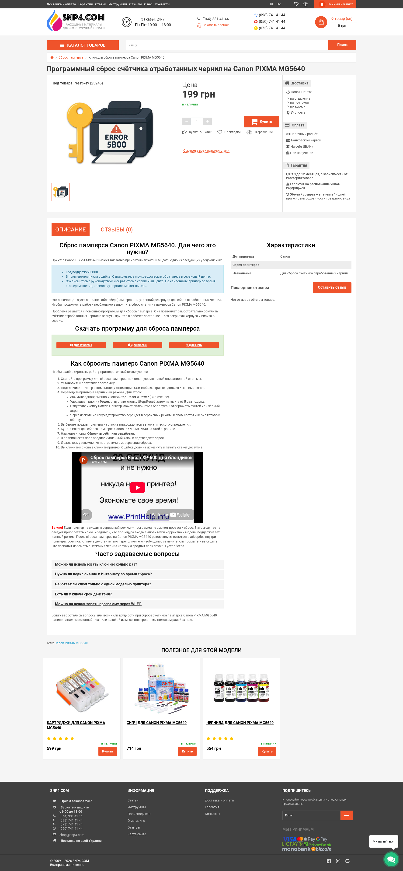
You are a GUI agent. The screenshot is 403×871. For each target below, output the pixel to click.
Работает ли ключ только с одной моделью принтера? (103, 584)
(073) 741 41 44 (272, 28)
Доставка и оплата (61, 4)
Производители (139, 814)
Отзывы (135, 4)
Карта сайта (137, 834)
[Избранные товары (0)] (296, 4)
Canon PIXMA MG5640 (71, 643)
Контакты (162, 4)
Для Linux (195, 345)
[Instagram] (340, 862)
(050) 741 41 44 (272, 21)
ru (272, 4)
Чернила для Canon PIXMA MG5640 (240, 723)
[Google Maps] (349, 862)
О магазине (136, 820)
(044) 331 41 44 (215, 19)
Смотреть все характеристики (206, 150)
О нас (148, 4)
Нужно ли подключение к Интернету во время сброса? (103, 574)
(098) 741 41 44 (272, 15)
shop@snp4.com (71, 835)
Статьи (100, 4)
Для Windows (82, 345)
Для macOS (138, 345)
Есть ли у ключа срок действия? (83, 594)
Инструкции (117, 4)
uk (279, 4)
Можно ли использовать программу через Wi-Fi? (98, 604)
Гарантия (85, 4)
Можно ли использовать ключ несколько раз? (96, 564)
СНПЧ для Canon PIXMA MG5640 (157, 723)
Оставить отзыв (332, 287)
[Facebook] (330, 862)
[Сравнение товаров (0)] (305, 4)
